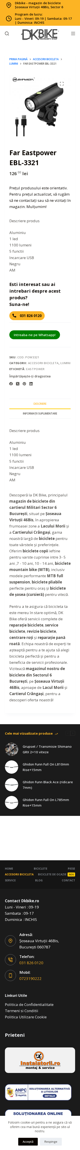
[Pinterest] (24, 383)
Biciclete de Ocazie (56, 874)
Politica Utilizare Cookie (26, 1016)
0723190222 (30, 978)
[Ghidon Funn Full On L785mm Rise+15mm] (11, 802)
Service (10, 880)
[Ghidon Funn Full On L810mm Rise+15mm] (11, 767)
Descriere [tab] (40, 404)
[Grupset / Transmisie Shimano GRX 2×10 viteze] (11, 749)
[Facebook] (11, 383)
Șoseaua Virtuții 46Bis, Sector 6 (39, 7)
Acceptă (28, 1142)
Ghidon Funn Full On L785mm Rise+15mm (46, 802)
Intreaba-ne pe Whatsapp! (35, 335)
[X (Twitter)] (17, 383)
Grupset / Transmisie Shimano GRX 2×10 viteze (47, 749)
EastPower (35, 369)
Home (9, 868)
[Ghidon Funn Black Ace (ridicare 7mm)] (11, 784)
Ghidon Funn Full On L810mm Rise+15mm (46, 767)
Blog (39, 880)
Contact (68, 880)
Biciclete (40, 868)
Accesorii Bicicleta (43, 363)
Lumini (65, 363)
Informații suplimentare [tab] (40, 413)
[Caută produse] (7, 34)
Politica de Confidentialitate (29, 1004)
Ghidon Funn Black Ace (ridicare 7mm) (48, 785)
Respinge (50, 1142)
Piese (71, 868)
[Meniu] (73, 34)
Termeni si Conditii (21, 1010)
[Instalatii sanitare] (40, 1060)
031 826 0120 (31, 962)
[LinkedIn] (31, 383)
